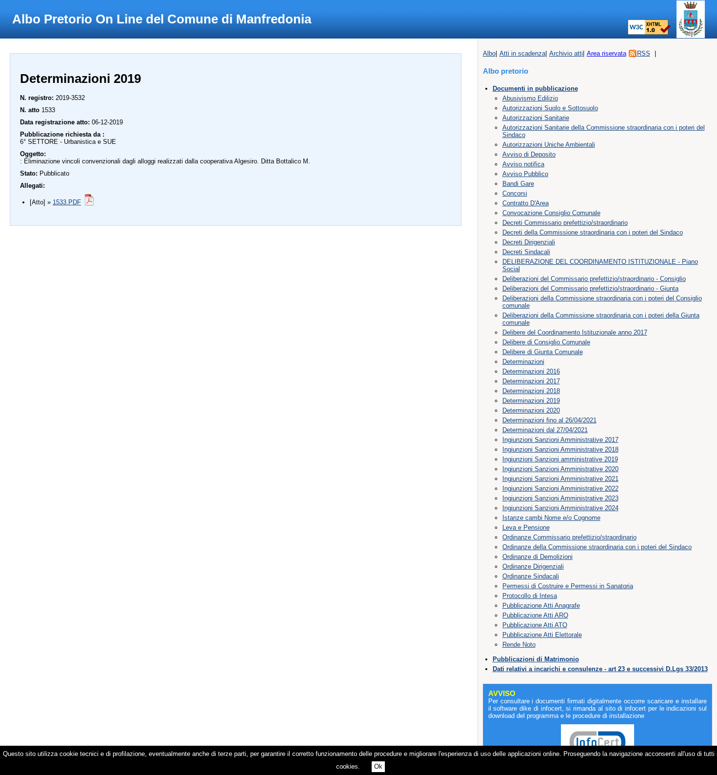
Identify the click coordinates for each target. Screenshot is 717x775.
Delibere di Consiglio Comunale (546, 342)
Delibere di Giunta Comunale (542, 352)
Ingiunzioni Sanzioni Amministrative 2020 (560, 469)
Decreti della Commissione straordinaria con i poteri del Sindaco (592, 232)
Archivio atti (566, 53)
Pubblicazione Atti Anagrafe (541, 605)
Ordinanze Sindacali (530, 576)
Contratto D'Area (525, 203)
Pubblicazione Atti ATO (534, 625)
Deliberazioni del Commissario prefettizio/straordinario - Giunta (590, 288)
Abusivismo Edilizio (530, 98)
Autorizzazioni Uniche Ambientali (548, 144)
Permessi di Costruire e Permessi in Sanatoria (567, 586)
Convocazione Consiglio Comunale (551, 213)
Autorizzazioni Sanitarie (535, 117)
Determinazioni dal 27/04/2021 (545, 430)
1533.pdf (67, 202)
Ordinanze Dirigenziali (533, 566)
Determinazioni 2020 (531, 410)
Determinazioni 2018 (531, 391)
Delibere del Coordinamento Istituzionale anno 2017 (574, 332)
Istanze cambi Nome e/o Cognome (551, 517)
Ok (378, 766)
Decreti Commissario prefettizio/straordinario (565, 222)
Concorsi (514, 193)
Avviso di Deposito (529, 154)
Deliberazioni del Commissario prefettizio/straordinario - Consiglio (594, 278)
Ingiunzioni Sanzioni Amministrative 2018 (560, 449)
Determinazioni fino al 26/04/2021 (549, 420)
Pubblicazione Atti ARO (535, 615)
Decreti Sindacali (526, 252)
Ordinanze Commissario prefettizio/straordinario (569, 537)
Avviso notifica (523, 164)
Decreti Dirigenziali (528, 242)
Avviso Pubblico (525, 174)
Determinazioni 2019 (531, 400)
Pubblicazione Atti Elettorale (542, 634)
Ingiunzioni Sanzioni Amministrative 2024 (560, 508)
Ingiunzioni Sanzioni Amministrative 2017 (560, 439)
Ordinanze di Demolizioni (537, 556)
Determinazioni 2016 (531, 371)
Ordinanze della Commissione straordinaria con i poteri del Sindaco (597, 547)
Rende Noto (519, 644)
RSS (643, 53)
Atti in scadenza (522, 53)
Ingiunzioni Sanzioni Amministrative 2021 (560, 478)
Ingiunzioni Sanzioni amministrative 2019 (560, 459)
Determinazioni (523, 361)
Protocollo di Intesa (529, 595)
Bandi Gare (518, 183)
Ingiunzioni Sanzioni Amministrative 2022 (560, 488)
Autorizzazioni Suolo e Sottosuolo (550, 108)
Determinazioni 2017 (531, 381)
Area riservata (606, 53)
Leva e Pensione (526, 527)
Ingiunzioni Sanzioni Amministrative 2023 (560, 498)
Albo (489, 53)
